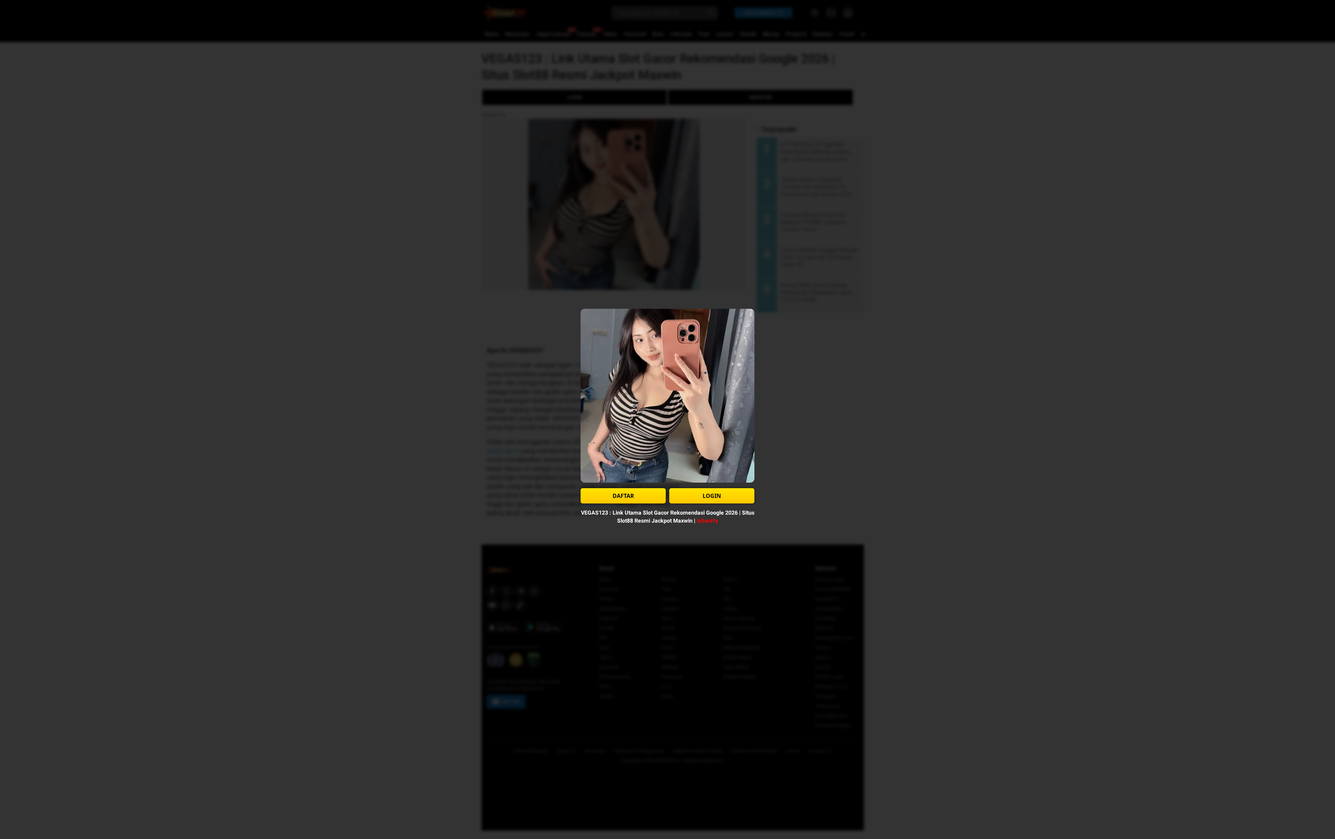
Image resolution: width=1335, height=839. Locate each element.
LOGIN (712, 496)
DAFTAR (623, 496)
